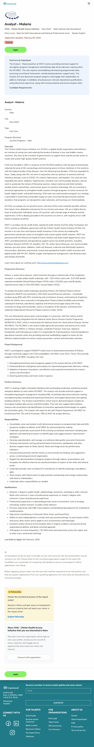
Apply (15, 50)
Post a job (52, 718)
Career (74, 715)
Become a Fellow (33, 729)
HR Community (55, 725)
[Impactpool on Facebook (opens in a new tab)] (8, 726)
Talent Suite (53, 722)
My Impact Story (33, 732)
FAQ (73, 723)
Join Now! (58, 703)
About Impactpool (79, 719)
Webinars (30, 736)
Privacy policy (77, 726)
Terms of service (78, 730)
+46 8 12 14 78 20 (10, 697)
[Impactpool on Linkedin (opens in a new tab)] (16, 726)
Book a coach (31, 725)
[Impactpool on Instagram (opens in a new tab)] (12, 735)
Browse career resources (32, 720)
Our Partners (54, 729)
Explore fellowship (16, 616)
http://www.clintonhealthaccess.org (52, 263)
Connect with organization (29, 657)
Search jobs (31, 715)
